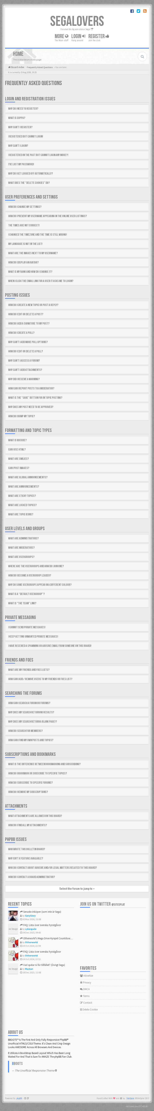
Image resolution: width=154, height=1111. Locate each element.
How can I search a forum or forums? (29, 703)
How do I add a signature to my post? (29, 324)
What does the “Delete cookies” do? (29, 183)
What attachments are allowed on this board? (35, 816)
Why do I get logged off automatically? (30, 174)
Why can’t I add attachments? (25, 370)
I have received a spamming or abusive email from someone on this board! (49, 646)
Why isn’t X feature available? (25, 858)
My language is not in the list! (25, 244)
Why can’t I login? (18, 146)
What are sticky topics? (22, 496)
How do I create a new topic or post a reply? (33, 305)
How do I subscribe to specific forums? (30, 783)
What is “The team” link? (22, 603)
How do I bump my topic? (21, 416)
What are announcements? (23, 487)
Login (76, 36)
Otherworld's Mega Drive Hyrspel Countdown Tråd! (50, 938)
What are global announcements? (28, 477)
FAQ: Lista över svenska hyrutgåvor (42, 925)
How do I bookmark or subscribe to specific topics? (37, 773)
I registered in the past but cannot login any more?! (38, 155)
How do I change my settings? (25, 207)
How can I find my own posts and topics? (30, 740)
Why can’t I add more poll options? (28, 342)
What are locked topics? (22, 505)
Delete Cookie (90, 1009)
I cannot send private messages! (27, 627)
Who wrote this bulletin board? (26, 849)
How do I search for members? (25, 731)
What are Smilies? (18, 459)
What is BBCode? (17, 440)
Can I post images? (18, 468)
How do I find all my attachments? (27, 825)
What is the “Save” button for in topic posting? (35, 398)
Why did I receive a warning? (24, 379)
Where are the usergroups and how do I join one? (36, 566)
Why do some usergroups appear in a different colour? (40, 585)
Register (96, 36)
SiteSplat (130, 1098)
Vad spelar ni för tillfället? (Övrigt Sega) (44, 965)
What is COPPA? (16, 118)
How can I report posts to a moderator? (31, 388)
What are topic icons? (20, 514)
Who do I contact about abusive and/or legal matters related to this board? (52, 868)
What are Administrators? (23, 538)
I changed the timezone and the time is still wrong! (37, 235)
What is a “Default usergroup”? (26, 594)
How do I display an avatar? (23, 262)
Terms (85, 996)
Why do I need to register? (23, 109)
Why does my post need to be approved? (30, 407)
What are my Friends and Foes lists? (29, 670)
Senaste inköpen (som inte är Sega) (42, 911)
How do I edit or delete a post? (25, 314)
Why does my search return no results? (31, 712)
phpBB (19, 1098)
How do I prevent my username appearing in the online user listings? (47, 216)
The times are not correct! (24, 225)
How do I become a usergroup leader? (29, 575)
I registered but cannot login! (25, 136)
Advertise (88, 975)
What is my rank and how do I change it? (30, 272)
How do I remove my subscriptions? (28, 792)
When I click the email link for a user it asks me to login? (40, 281)
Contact (87, 1002)
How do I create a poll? (21, 333)
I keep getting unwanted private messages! (33, 637)
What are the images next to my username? (33, 253)
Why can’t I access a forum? (24, 361)
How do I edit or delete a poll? (25, 351)
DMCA (86, 989)
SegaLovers (77, 22)
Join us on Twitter (102, 904)
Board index (17, 67)
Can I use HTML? (17, 449)
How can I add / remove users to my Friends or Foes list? (40, 679)
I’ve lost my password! (21, 164)
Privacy (86, 982)
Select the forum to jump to (76, 888)
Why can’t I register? (20, 127)
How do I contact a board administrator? (31, 877)
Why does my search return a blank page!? (32, 722)
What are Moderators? (21, 548)
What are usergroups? (21, 557)
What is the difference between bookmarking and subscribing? (44, 764)
